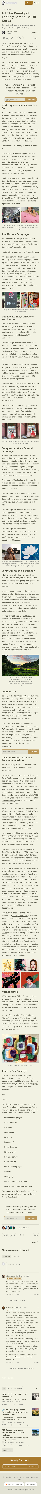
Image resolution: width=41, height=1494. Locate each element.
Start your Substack (15, 1484)
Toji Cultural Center (22, 696)
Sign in (36, 3)
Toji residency (18, 868)
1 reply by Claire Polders (17, 1300)
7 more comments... (8, 1378)
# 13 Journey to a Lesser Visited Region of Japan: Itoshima (13, 1432)
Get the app (31, 1484)
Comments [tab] (6, 1257)
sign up (34, 1084)
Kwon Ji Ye (25, 871)
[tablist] (11, 1257)
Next (34, 1242)
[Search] (37, 1388)
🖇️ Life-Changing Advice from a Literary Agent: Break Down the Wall (15, 1412)
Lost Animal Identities (19, 999)
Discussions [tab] (18, 1388)
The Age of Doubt (19, 916)
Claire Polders (12, 31)
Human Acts (24, 792)
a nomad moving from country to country (21, 277)
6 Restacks (26, 1228)
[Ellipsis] (38, 1276)
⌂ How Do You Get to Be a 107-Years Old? (15, 1395)
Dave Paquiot (11, 1307)
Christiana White (12, 1276)
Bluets (12, 792)
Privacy (21, 1477)
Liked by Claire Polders (15, 1278)
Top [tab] (4, 1388)
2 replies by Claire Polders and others (21, 1368)
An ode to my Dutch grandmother (14, 1399)
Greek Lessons (8, 801)
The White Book (31, 786)
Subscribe (29, 3)
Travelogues (7, 9)
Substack (10, 1490)
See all (6, 1450)
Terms (28, 1477)
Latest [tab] (9, 1388)
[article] (20, 1399)
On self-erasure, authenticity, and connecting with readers (14, 1418)
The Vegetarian (26, 781)
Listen (36, 32)
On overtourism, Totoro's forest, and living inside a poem (15, 1439)
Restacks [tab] (16, 1257)
